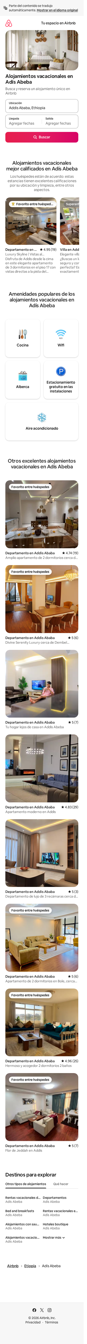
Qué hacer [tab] (60, 1184)
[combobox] (42, 108)
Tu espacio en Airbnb (58, 23)
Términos (51, 1322)
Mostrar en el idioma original (57, 10)
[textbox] (23, 123)
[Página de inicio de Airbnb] (8, 23)
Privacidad (33, 1322)
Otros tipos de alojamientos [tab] (25, 1184)
